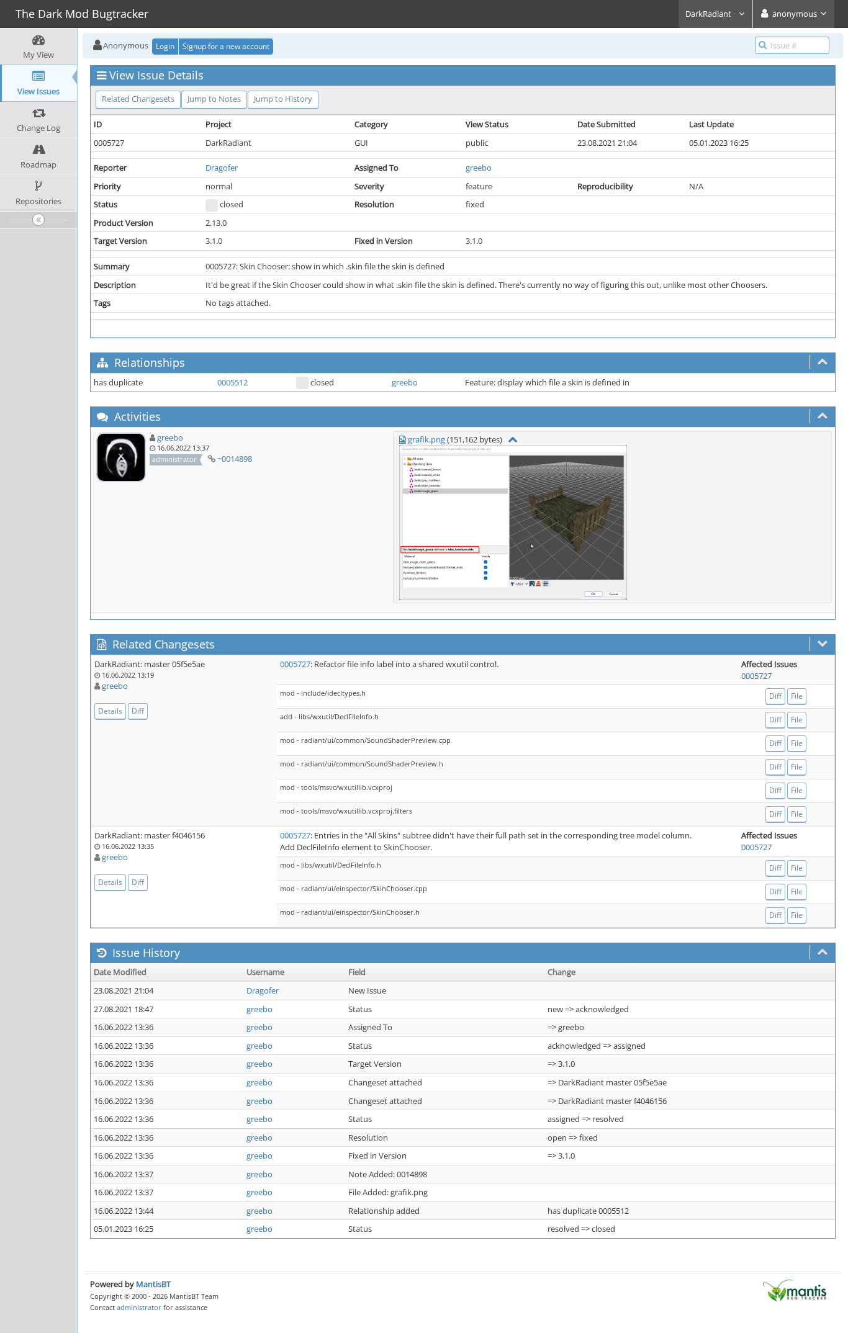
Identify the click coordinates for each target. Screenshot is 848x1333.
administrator (139, 1307)
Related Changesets (138, 98)
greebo (479, 167)
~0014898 (234, 458)
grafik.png (426, 439)
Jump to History (283, 98)
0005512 (232, 382)
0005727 (295, 664)
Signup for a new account (226, 46)
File (797, 696)
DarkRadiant (709, 13)
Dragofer (221, 167)
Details (110, 711)
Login (165, 46)
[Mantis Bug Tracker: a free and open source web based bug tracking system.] (794, 1289)
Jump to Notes (214, 98)
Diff (138, 711)
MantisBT (153, 1284)
